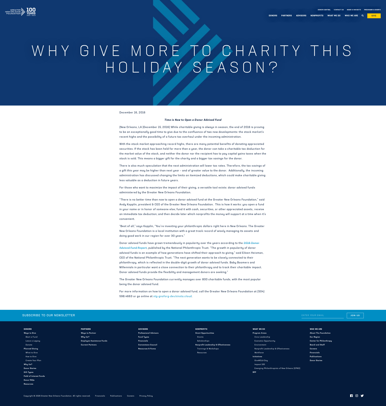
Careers (313, 349)
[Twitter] (362, 396)
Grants (200, 337)
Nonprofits (201, 329)
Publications (316, 357)
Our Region (315, 337)
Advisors (143, 329)
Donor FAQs (29, 380)
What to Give (32, 353)
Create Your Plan (33, 361)
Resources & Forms (147, 349)
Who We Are (316, 329)
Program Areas (260, 333)
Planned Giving (31, 349)
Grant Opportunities (204, 333)
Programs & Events (372, 10)
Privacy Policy (146, 396)
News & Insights (354, 10)
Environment (260, 345)
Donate (29, 345)
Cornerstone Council (147, 345)
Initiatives (257, 357)
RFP (254, 372)
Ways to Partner (88, 333)
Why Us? (28, 364)
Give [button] (374, 16)
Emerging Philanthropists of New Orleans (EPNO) (277, 368)
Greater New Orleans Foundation (20, 9)
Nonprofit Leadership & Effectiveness (212, 345)
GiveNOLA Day (261, 361)
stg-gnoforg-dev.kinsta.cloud (172, 296)
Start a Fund (32, 337)
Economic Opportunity (265, 341)
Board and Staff (317, 345)
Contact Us (339, 10)
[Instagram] (356, 396)
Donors (28, 329)
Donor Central (324, 10)
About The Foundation (320, 333)
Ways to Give (30, 333)
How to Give (31, 357)
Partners (86, 329)
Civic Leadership (262, 337)
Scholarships (203, 341)
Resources (28, 384)
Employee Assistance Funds (94, 341)
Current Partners (89, 345)
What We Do (259, 329)
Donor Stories (30, 368)
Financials (143, 341)
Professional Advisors (148, 333)
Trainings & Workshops (208, 349)
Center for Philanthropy (321, 341)
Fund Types (143, 337)
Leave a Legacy (33, 341)
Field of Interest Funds (34, 376)
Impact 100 (260, 364)
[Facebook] (351, 396)
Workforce (259, 353)
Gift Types (28, 372)
